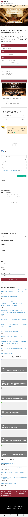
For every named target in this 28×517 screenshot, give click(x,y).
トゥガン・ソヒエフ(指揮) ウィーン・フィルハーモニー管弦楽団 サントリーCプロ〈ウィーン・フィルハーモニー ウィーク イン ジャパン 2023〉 (14, 303)
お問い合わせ (21, 506)
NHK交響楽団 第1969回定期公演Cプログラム (12, 336)
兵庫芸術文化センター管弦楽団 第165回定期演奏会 (12, 468)
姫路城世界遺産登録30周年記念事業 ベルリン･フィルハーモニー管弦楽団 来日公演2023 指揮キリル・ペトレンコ (14, 312)
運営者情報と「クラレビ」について (14, 508)
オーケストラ (9, 197)
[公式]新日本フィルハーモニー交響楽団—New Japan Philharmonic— (13, 99)
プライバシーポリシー (7, 170)
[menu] (26, 1)
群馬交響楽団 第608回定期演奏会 (8, 463)
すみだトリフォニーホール (12, 194)
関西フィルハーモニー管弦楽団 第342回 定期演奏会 (13, 319)
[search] (25, 237)
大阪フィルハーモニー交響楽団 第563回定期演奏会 (13, 348)
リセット (3, 282)
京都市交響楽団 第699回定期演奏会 (8, 483)
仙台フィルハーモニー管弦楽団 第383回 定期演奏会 (12, 472)
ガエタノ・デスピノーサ (12, 192)
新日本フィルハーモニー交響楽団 (13, 64)
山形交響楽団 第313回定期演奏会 (9, 297)
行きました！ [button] (14, 115)
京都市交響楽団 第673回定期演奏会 (9, 331)
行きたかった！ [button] (14, 120)
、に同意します (13, 170)
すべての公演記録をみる (7, 353)
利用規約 (15, 170)
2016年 (8, 190)
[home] (4, 515)
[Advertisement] (14, 217)
